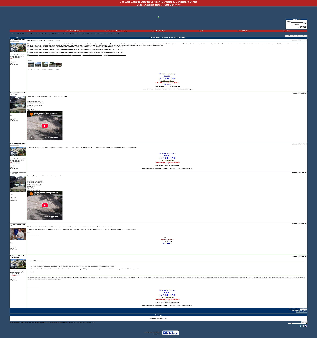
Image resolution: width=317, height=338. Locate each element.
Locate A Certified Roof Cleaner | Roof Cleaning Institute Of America (42, 33)
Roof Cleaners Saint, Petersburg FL (182, 89)
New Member (303, 26)
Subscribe (304, 322)
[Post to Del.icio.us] (306, 326)
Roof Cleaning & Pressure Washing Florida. (167, 86)
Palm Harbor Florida (301, 312)
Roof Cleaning (294, 310)
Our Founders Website (15, 33)
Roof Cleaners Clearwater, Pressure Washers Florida (157, 89)
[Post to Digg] (303, 326)
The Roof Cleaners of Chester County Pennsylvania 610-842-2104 (18, 224)
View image (30, 69)
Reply (297, 35)
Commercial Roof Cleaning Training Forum (75, 33)
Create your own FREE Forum (152, 332)
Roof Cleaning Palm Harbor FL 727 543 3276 (17, 40)
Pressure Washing (302, 310)
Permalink (294, 40)
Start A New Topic (290, 35)
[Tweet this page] (300, 326)
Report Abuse (157, 334)
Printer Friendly (303, 35)
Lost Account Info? (302, 27)
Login (305, 23)
